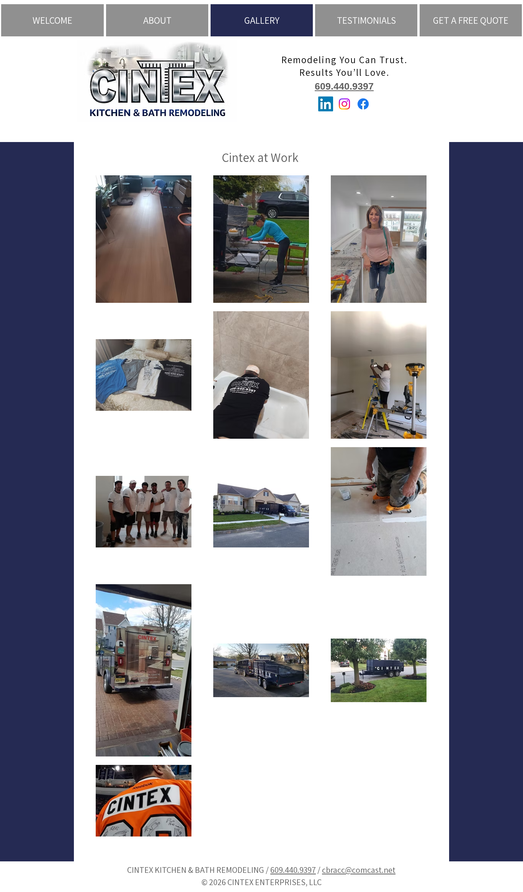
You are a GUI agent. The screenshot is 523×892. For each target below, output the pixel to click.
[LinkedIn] (325, 103)
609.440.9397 (344, 86)
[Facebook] (363, 103)
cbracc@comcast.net (359, 869)
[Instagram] (344, 103)
